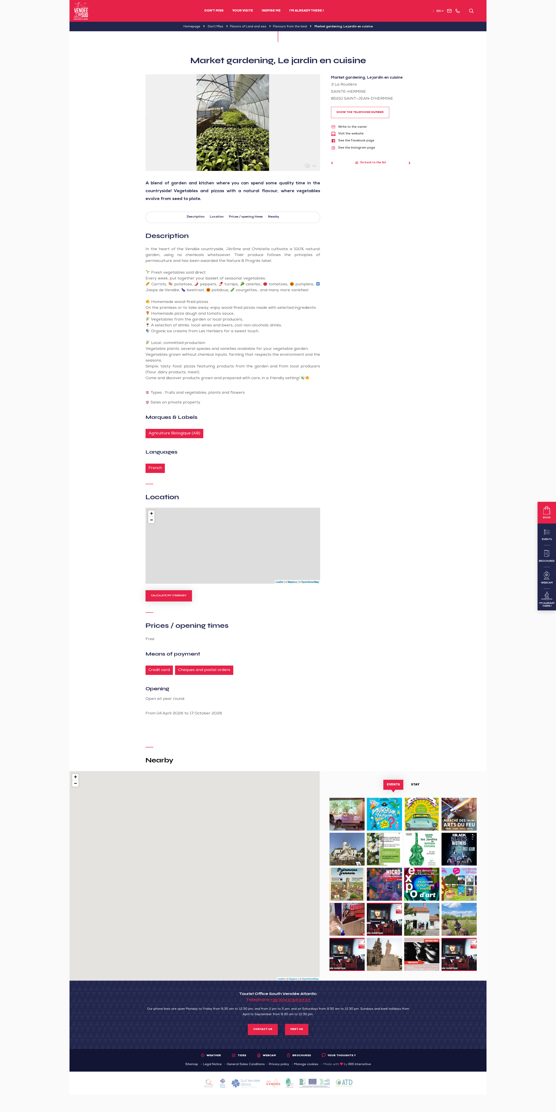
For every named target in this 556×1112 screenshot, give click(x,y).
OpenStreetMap (310, 581)
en (439, 11)
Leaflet (279, 581)
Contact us (262, 1029)
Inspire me (271, 10)
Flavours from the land (290, 26)
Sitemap (191, 1064)
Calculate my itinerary (169, 596)
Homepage (192, 26)
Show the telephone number (360, 112)
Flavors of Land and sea (248, 26)
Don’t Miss (215, 26)
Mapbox (292, 581)
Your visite (242, 10)
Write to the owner (352, 127)
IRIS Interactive (359, 1064)
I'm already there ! (306, 10)
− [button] (151, 520)
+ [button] (151, 513)
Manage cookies (306, 1064)
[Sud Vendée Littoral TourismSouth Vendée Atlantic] (81, 11)
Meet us (296, 1029)
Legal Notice (212, 1064)
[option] (233, 122)
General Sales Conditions (246, 1064)
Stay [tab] (415, 784)
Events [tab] (393, 784)
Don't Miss (213, 10)
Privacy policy (279, 1064)
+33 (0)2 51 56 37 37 (290, 999)
